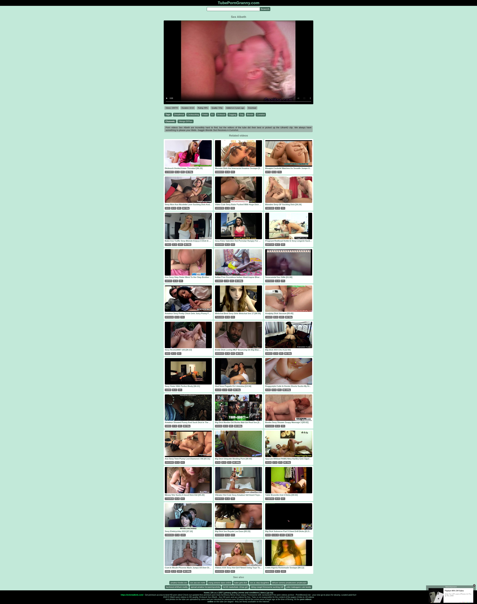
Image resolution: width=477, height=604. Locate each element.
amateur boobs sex (178, 583)
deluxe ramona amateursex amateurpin (289, 583)
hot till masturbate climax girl (235, 587)
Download (252, 108)
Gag (241, 115)
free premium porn (208, 595)
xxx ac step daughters (259, 583)
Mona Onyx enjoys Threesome (243, 595)
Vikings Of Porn (185, 121)
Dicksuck (221, 115)
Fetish (205, 115)
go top (270, 593)
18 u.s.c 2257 (217, 593)
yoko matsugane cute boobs (298, 587)
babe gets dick (240, 583)
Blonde (250, 115)
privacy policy (231, 593)
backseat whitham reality (177, 587)
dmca (263, 593)
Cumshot (261, 115)
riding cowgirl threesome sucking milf (267, 587)
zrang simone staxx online (219, 583)
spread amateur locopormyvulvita (205, 587)
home (206, 593)
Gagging (232, 115)
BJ (212, 115)
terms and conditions (249, 593)
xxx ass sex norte (197, 583)
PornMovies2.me (303, 595)
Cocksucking (193, 115)
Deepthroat (179, 115)
